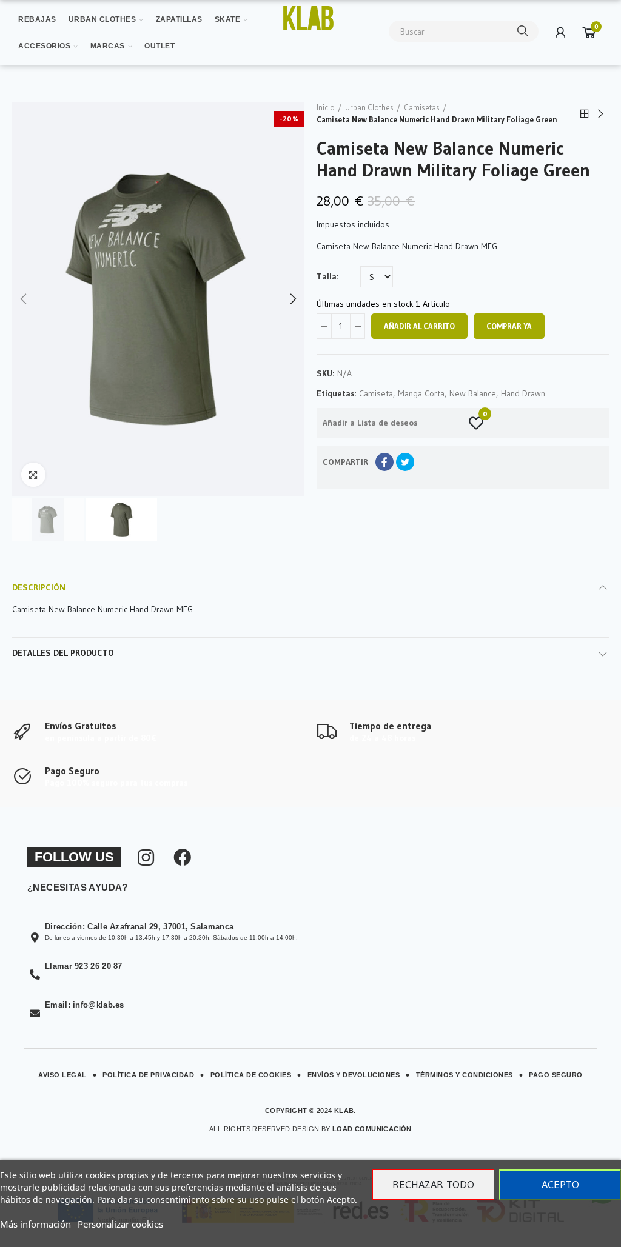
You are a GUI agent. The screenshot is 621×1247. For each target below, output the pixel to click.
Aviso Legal (62, 1074)
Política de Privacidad (148, 1074)
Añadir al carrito (419, 326)
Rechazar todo (433, 1184)
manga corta (421, 393)
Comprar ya (509, 326)
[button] (24, 299)
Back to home (585, 114)
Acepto (560, 1184)
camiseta (376, 393)
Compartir (384, 462)
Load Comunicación (372, 1128)
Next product (600, 114)
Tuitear (405, 462)
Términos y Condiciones (464, 1074)
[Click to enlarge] (33, 475)
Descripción (38, 587)
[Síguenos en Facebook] (182, 857)
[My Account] (560, 32)
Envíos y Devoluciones (353, 1074)
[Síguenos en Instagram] (145, 857)
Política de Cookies (251, 1074)
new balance (472, 393)
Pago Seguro (556, 1074)
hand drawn (523, 393)
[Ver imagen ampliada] (309, 18)
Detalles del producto (63, 652)
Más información (35, 1224)
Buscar (523, 31)
